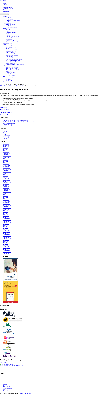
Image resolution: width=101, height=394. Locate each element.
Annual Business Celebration (13, 49)
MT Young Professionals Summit (13, 60)
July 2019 (5, 225)
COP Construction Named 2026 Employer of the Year (15, 120)
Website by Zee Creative (25, 393)
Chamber (5, 131)
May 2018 (5, 244)
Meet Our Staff (9, 37)
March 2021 (6, 200)
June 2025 (5, 148)
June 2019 (5, 226)
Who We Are (9, 29)
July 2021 (5, 194)
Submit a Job (9, 80)
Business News (6, 11)
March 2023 (6, 178)
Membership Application (11, 27)
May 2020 (5, 213)
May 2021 (5, 197)
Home (4, 3)
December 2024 (6, 153)
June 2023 (5, 176)
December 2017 (6, 250)
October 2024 (6, 154)
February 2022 (6, 186)
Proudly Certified (10, 40)
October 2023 (6, 170)
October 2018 (6, 237)
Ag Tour (8, 48)
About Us (5, 28)
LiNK (4, 134)
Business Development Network (13, 69)
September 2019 (7, 222)
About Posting (9, 77)
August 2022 (6, 184)
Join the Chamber (7, 23)
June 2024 (5, 160)
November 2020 (7, 205)
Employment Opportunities (12, 41)
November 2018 (7, 236)
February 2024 (6, 165)
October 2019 (6, 221)
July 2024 (5, 158)
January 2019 (6, 233)
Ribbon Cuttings (10, 52)
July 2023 (5, 174)
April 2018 (5, 245)
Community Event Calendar (12, 61)
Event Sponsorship (10, 63)
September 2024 (7, 156)
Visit (4, 5)
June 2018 (5, 242)
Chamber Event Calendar (12, 55)
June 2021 (5, 196)
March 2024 (6, 164)
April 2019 (5, 229)
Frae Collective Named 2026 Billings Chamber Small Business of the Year (20, 121)
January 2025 (6, 152)
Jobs (4, 76)
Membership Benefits (11, 17)
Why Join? (8, 31)
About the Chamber (10, 24)
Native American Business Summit (14, 59)
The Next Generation (8, 125)
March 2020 (6, 216)
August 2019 (6, 224)
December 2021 (6, 189)
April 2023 (5, 177)
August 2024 (6, 157)
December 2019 (6, 218)
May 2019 (5, 228)
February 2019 (6, 232)
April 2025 (5, 150)
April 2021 (5, 198)
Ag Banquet (9, 45)
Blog (4, 9)
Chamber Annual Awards (12, 53)
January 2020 (6, 217)
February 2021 (6, 201)
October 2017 (6, 253)
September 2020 (7, 208)
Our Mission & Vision (11, 32)
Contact (5, 4)
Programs (5, 138)
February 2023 (6, 180)
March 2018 (6, 246)
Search (21, 84)
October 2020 (6, 206)
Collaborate (8, 71)
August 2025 (6, 146)
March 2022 (6, 185)
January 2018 (6, 249)
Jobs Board (8, 79)
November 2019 (7, 220)
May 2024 (5, 161)
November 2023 (7, 169)
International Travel (10, 57)
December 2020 (6, 204)
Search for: (16, 84)
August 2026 (6, 144)
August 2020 (6, 209)
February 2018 (6, 248)
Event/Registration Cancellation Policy (15, 64)
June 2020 (5, 212)
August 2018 (6, 240)
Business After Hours (11, 51)
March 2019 (6, 230)
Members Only (6, 16)
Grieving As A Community (9, 123)
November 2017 (7, 252)
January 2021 (6, 202)
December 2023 (6, 168)
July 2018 (5, 241)
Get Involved (6, 65)
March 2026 (6, 145)
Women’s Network (10, 75)
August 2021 (6, 193)
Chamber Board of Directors (12, 36)
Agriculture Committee (11, 68)
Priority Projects (6, 137)
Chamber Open (9, 56)
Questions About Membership (13, 20)
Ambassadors (9, 39)
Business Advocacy (7, 43)
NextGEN (8, 73)
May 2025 (5, 149)
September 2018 (7, 238)
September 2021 (7, 192)
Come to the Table (7, 124)
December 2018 (6, 234)
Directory (5, 81)
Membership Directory (8, 8)
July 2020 (5, 210)
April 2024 (5, 162)
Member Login (9, 19)
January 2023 (6, 181)
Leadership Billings (10, 72)
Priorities (8, 35)
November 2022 (7, 182)
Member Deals (9, 21)
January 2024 (6, 166)
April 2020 (5, 214)
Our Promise (9, 33)
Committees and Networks (12, 67)
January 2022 (6, 188)
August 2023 (6, 173)
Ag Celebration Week (11, 47)
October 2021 (6, 190)
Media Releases (6, 135)
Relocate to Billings (7, 7)
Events (4, 44)
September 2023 (7, 172)
